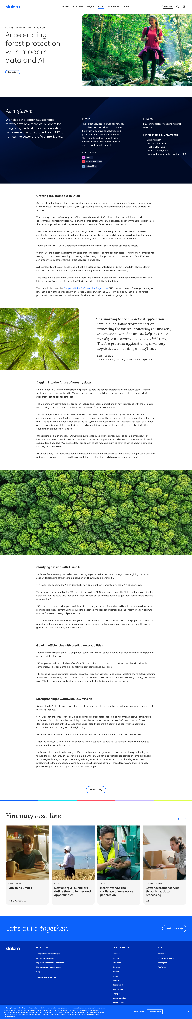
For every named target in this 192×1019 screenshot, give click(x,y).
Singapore (117, 994)
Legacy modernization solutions (50, 963)
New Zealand (118, 989)
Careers (127, 7)
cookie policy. (11, 1016)
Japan (115, 976)
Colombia (117, 963)
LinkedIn (162, 954)
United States (118, 1003)
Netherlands (118, 985)
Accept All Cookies (155, 1011)
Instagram (162, 963)
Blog (38, 972)
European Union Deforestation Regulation (85, 288)
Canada (116, 958)
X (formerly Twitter (166, 958)
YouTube (162, 967)
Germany (117, 967)
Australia (116, 954)
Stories (101, 7)
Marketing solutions (45, 958)
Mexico (116, 980)
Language (184, 6)
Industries (78, 7)
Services (65, 7)
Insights (90, 7)
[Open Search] (177, 6)
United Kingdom (119, 998)
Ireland (116, 972)
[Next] (184, 819)
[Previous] (179, 819)
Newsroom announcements (48, 967)
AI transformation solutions (48, 954)
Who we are (113, 7)
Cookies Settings (138, 1011)
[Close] (188, 1011)
